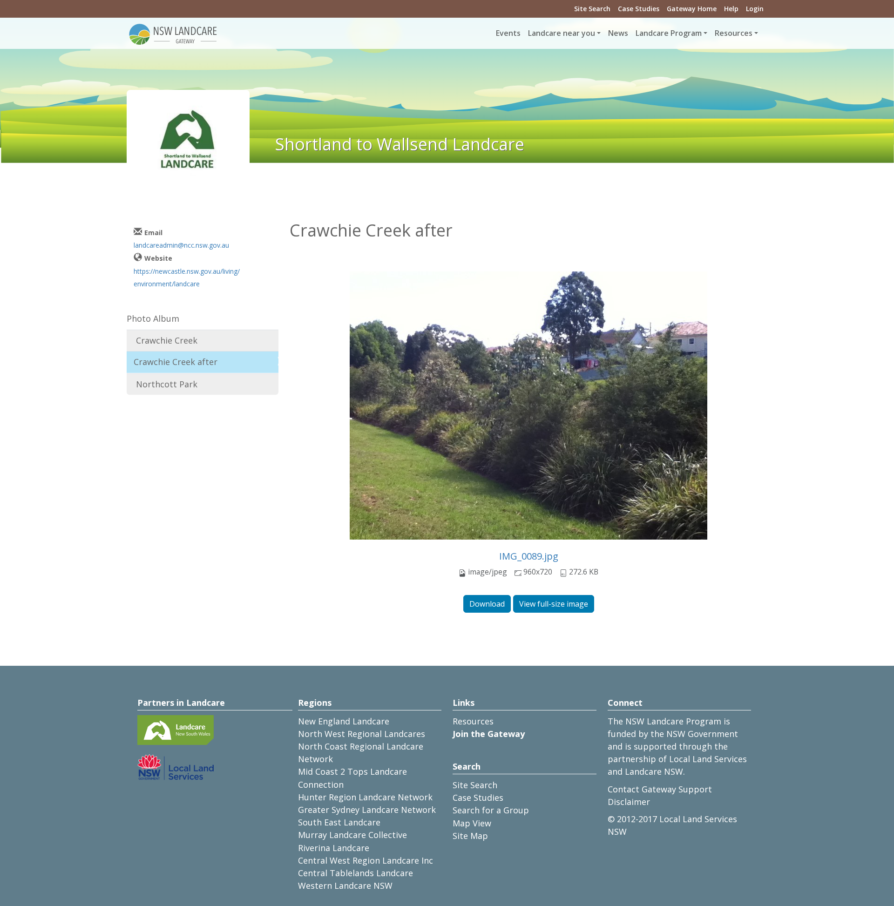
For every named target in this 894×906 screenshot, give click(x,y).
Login (755, 8)
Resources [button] (733, 33)
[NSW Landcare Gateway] (173, 33)
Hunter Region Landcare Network (365, 797)
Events (508, 33)
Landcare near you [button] (561, 33)
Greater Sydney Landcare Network (367, 809)
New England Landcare (343, 721)
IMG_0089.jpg (528, 556)
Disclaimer (629, 801)
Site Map (470, 835)
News (618, 33)
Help (731, 8)
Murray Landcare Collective (352, 834)
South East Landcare (339, 822)
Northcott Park (166, 384)
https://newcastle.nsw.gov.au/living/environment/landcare (187, 277)
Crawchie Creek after (175, 361)
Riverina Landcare (333, 847)
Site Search (592, 8)
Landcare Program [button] (669, 33)
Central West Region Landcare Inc (365, 860)
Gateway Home (692, 8)
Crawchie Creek (166, 340)
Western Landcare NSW (345, 885)
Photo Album (153, 318)
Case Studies (638, 8)
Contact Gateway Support (660, 789)
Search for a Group (491, 810)
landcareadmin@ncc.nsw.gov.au (181, 245)
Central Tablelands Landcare (355, 873)
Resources (473, 721)
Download (487, 604)
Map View (472, 823)
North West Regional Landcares (361, 733)
